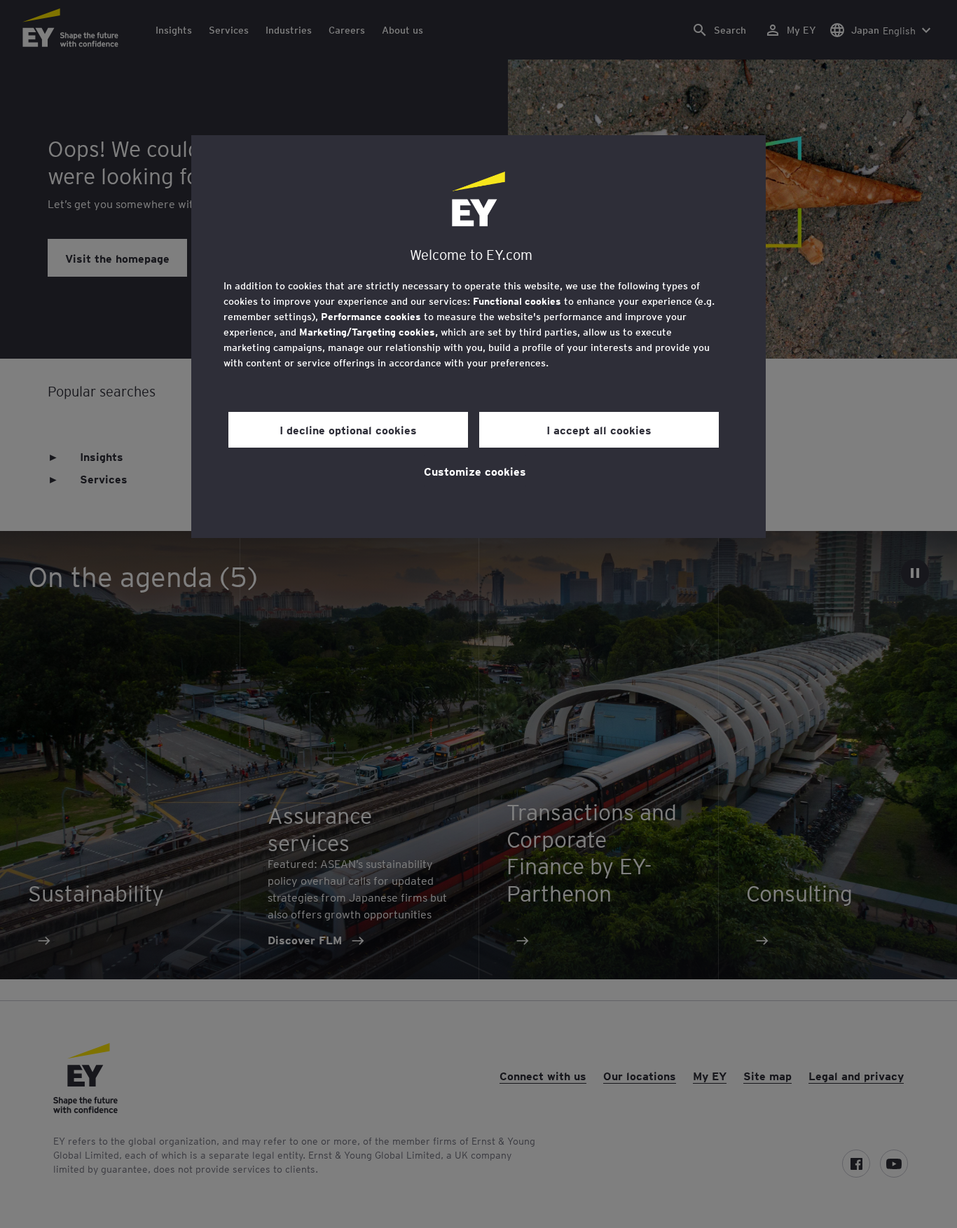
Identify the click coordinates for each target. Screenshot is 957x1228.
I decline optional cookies (348, 429)
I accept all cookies (599, 429)
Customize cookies (475, 470)
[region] (478, 336)
